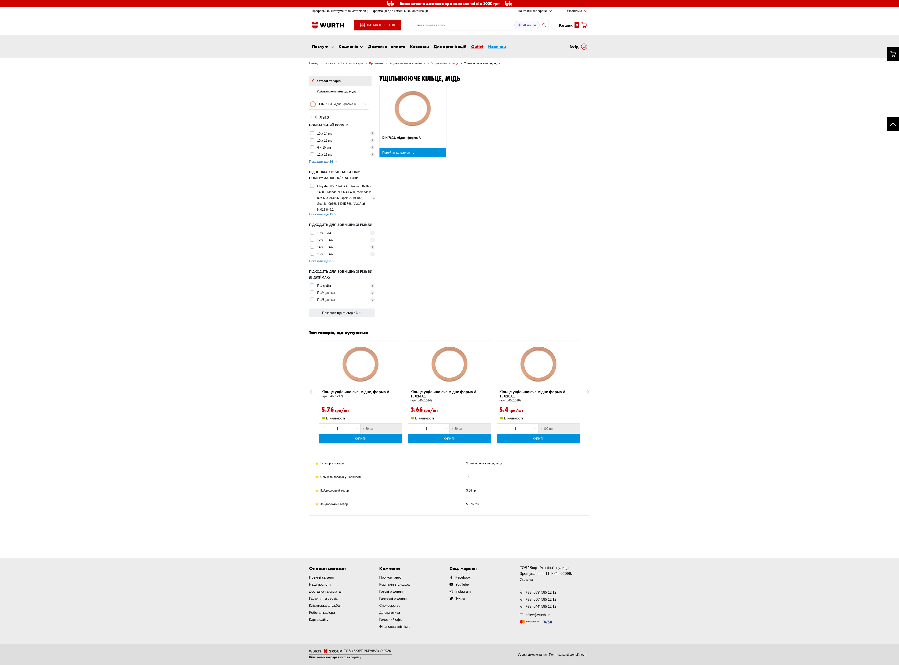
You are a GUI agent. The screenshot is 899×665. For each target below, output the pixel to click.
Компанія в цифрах (394, 584)
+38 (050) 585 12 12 (541, 599)
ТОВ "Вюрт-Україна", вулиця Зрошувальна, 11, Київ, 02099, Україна (546, 573)
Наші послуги (320, 584)
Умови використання (532, 654)
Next (585, 392)
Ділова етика (389, 612)
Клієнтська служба (324, 605)
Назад (313, 63)
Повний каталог (321, 577)
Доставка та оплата (325, 591)
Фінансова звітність (394, 626)
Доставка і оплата (386, 46)
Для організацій (450, 46)
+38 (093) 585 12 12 (541, 592)
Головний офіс (390, 619)
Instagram (463, 591)
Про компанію (390, 577)
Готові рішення (391, 591)
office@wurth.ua (538, 615)
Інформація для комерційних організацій (399, 11)
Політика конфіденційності (567, 654)
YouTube (462, 584)
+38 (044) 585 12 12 (541, 606)
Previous (316, 392)
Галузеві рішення (393, 598)
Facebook (463, 577)
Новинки (497, 46)
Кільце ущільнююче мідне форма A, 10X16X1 (533, 396)
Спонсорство (389, 605)
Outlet (477, 46)
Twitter (460, 598)
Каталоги (419, 46)
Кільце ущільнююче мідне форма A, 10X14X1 (444, 396)
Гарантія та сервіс (323, 598)
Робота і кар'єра (322, 612)
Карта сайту (318, 619)
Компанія (348, 46)
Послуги (320, 46)
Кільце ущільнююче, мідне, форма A (355, 394)
